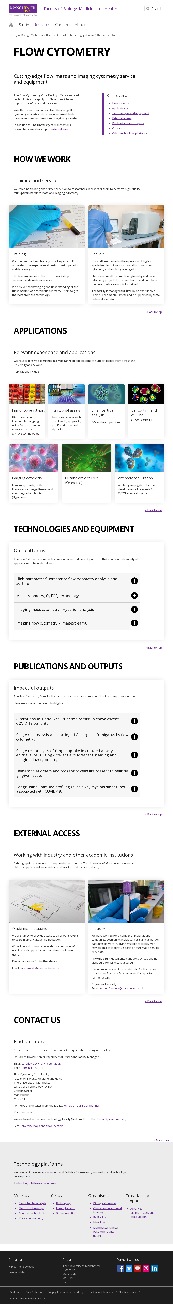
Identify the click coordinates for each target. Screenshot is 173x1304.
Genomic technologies (33, 1213)
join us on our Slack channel (81, 1105)
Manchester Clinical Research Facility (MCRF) (105, 1232)
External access (121, 118)
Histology (99, 1222)
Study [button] (24, 24)
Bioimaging (63, 1203)
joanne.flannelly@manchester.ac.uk (122, 988)
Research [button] (42, 24)
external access (61, 129)
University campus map (110, 1119)
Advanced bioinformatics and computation (142, 1213)
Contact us (119, 128)
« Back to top (153, 312)
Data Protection (34, 1292)
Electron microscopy (31, 1208)
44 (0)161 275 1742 (32, 1068)
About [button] (80, 24)
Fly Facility (99, 1217)
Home (11, 24)
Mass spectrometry (31, 1218)
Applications (120, 108)
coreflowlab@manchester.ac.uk (39, 968)
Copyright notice (57, 1292)
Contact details (18, 1272)
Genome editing (66, 1213)
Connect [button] (62, 24)
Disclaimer (15, 1292)
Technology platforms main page (35, 1183)
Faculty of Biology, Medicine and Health (80, 8)
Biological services (104, 1203)
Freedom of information (101, 1292)
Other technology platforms (130, 133)
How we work (120, 103)
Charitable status (128, 1292)
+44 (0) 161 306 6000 (21, 1266)
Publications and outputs (128, 123)
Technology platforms (82, 35)
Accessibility (76, 1292)
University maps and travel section (41, 1126)
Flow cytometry (106, 35)
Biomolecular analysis (32, 1203)
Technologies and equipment (130, 113)
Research (61, 35)
